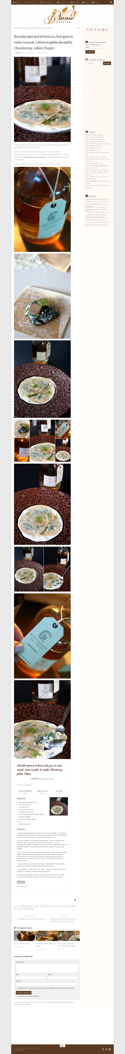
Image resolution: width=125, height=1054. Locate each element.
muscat (63, 906)
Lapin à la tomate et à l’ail (22, 944)
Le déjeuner (24, 28)
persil (106, 215)
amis (89, 199)
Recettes (17, 2)
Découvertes (63, 2)
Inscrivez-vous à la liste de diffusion (29, 996)
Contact (96, 2)
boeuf (108, 199)
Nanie (17, 53)
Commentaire (20, 962)
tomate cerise (96, 225)
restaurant (103, 222)
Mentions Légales (19, 1050)
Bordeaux (88, 202)
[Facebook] (103, 1049)
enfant (102, 204)
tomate (90, 225)
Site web (18, 981)
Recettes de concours (44, 28)
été (105, 225)
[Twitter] (109, 1049)
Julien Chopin (57, 906)
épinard (28, 906)
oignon (94, 215)
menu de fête (107, 212)
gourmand (90, 209)
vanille (102, 225)
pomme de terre (89, 220)
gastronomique (43, 906)
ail (86, 199)
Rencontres (76, 2)
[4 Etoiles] (36, 778)
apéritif (103, 199)
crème (98, 204)
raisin (16, 908)
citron (101, 202)
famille (89, 206)
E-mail (50, 974)
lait (91, 212)
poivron (105, 217)
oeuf (90, 214)
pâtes (98, 222)
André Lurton (96, 199)
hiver (100, 209)
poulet (105, 220)
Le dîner (32, 28)
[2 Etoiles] (33, 778)
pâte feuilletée (93, 222)
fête (32, 906)
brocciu (23, 906)
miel (86, 215)
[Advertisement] (98, 97)
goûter (97, 210)
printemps (87, 222)
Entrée (16, 28)
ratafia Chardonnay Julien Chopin (34, 157)
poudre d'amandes (99, 220)
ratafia (20, 908)
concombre (87, 204)
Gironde (102, 207)
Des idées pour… (30, 2)
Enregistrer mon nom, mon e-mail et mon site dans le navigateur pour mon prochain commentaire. (46, 988)
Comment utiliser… (47, 2)
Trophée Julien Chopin (28, 908)
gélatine (50, 906)
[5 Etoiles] (38, 778)
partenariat (101, 215)
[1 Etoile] (32, 778)
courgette (92, 204)
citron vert (106, 202)
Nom (17, 974)
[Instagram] (106, 1049)
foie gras (36, 906)
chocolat (98, 202)
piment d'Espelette (71, 906)
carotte (93, 202)
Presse (86, 2)
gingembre (97, 207)
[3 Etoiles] (35, 778)
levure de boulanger (98, 212)
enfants (106, 204)
